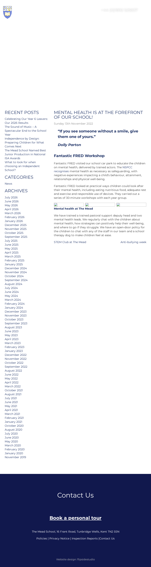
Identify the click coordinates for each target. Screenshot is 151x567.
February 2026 (15, 217)
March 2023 (13, 343)
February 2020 (15, 449)
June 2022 (11, 374)
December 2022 (16, 355)
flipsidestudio (86, 559)
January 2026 (14, 221)
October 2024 (14, 276)
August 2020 (13, 429)
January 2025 (14, 264)
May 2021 (11, 406)
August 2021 (13, 394)
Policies (41, 538)
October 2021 (14, 390)
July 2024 (11, 288)
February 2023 (14, 347)
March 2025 (13, 256)
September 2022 (16, 366)
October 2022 (14, 362)
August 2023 (13, 327)
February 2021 (14, 418)
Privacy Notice (59, 538)
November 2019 (15, 457)
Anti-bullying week (133, 242)
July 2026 (11, 197)
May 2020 (11, 441)
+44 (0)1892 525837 (119, 10)
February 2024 (15, 303)
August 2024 (13, 284)
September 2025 (16, 237)
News (8, 183)
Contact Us (107, 538)
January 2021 (13, 422)
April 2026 (12, 209)
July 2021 (11, 398)
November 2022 (16, 359)
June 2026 (12, 201)
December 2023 (16, 311)
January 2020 (14, 453)
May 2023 (11, 335)
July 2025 (11, 240)
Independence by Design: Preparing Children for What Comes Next (24, 142)
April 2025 (11, 252)
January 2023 (14, 351)
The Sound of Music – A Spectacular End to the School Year (25, 130)
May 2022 (11, 378)
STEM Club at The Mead (70, 242)
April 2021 (11, 410)
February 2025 (14, 260)
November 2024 (16, 272)
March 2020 (13, 445)
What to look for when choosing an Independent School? (22, 166)
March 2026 (13, 213)
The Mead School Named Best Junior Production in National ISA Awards (25, 154)
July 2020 (11, 433)
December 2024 (16, 268)
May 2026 (11, 205)
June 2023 (11, 331)
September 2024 (16, 280)
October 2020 (14, 425)
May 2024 (11, 296)
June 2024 (12, 292)
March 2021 (12, 414)
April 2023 (11, 339)
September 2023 (16, 323)
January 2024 (14, 307)
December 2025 (16, 225)
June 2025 (11, 244)
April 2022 (11, 382)
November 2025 (16, 229)
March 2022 (13, 386)
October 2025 (14, 233)
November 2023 (16, 315)
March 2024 (13, 300)
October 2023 (14, 319)
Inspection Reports (85, 538)
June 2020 (12, 437)
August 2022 (13, 370)
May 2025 (11, 248)
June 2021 (11, 402)
